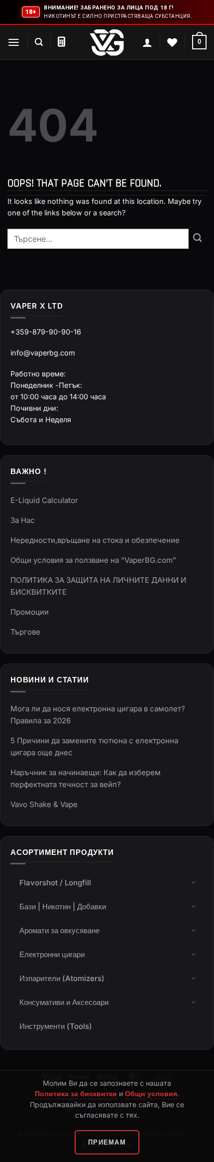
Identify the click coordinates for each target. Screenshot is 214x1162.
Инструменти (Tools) (55, 1026)
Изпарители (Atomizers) (62, 978)
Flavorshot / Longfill (55, 882)
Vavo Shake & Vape (44, 804)
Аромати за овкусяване (59, 930)
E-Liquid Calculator (44, 500)
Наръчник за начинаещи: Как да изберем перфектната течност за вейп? (85, 778)
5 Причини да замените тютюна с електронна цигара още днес (94, 746)
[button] (13, 42)
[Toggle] (194, 882)
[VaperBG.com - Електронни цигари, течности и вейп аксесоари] (107, 42)
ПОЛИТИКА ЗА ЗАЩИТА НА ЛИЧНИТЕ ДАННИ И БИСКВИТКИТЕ (98, 586)
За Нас (22, 520)
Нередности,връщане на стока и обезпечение (95, 540)
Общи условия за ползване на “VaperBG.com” (93, 560)
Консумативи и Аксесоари (63, 1002)
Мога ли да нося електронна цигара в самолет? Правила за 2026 (97, 714)
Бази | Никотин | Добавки (62, 906)
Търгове (25, 632)
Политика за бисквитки (76, 1093)
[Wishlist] (172, 42)
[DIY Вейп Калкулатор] (61, 42)
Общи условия (151, 1093)
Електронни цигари (52, 954)
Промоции (29, 612)
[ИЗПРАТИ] (198, 239)
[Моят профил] (147, 42)
